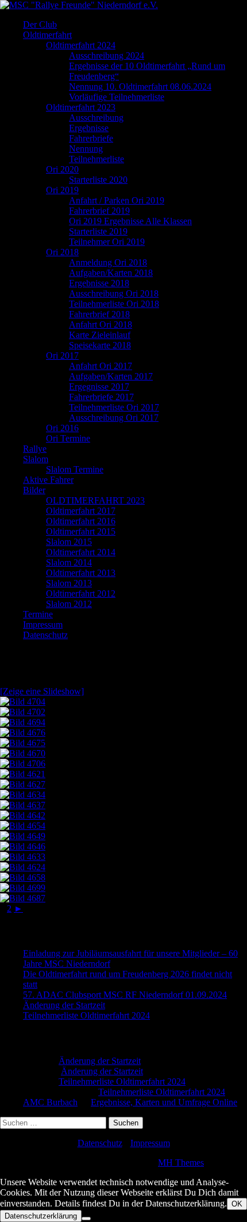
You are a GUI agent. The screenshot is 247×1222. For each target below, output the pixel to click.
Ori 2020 (62, 169)
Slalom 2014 (69, 562)
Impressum (43, 624)
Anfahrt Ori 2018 (100, 324)
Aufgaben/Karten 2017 (111, 376)
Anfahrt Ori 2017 (100, 366)
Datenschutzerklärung (41, 1216)
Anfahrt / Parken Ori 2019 (116, 200)
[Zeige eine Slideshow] (42, 691)
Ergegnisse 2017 (99, 386)
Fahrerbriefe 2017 (101, 397)
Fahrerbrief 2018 (99, 314)
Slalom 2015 (69, 542)
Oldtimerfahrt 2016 (80, 521)
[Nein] (86, 1218)
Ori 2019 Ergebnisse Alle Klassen (130, 221)
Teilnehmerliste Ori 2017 (114, 407)
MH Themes (181, 1162)
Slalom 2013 (69, 583)
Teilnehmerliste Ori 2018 (114, 304)
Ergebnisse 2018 (99, 283)
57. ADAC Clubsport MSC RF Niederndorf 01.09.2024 (125, 995)
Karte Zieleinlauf (99, 335)
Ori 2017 (62, 355)
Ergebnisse (89, 128)
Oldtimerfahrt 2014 (80, 552)
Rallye (35, 449)
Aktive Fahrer (48, 480)
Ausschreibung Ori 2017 (114, 417)
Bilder (34, 490)
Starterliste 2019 (98, 231)
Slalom (35, 459)
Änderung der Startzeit (64, 1005)
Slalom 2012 (69, 604)
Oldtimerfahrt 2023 (80, 107)
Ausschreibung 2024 (106, 55)
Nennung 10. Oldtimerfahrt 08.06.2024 (140, 86)
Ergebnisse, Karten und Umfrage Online (164, 1102)
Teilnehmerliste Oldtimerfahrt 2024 (86, 1015)
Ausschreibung (96, 117)
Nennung (86, 148)
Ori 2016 (62, 428)
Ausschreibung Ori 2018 (114, 293)
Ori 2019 (62, 190)
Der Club (40, 24)
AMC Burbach (50, 1102)
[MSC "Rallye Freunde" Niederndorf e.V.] (79, 5)
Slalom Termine (74, 469)
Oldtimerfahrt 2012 (80, 593)
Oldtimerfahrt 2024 (80, 45)
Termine (38, 614)
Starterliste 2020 (98, 180)
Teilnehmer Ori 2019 (107, 242)
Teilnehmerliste (96, 159)
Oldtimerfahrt (47, 35)
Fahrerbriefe (91, 138)
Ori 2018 (62, 252)
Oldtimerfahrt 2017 (80, 511)
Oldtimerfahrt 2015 (80, 531)
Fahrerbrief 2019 (99, 211)
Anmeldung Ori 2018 (108, 262)
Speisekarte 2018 (100, 345)
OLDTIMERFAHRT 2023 (95, 500)
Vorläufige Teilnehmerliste (116, 97)
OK (236, 1204)
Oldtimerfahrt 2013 (80, 573)
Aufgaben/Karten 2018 (111, 273)
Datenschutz (45, 635)
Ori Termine (68, 438)
